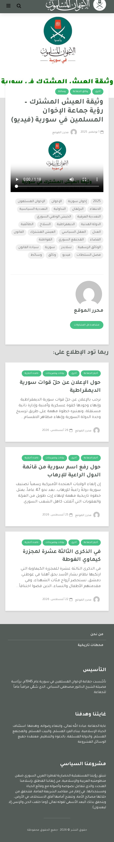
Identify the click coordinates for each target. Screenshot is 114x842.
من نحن (96, 634)
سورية (50, 247)
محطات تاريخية (90, 645)
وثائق (52, 255)
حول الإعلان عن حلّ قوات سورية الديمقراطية (60, 387)
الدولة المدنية (91, 224)
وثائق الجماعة (80, 91)
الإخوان (56, 201)
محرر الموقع (60, 132)
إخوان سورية (77, 201)
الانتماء (95, 209)
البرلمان (78, 209)
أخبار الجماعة (91, 373)
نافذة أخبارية (31, 373)
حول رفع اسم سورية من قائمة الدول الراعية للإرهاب (62, 471)
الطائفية (27, 224)
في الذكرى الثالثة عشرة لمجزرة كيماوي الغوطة (62, 556)
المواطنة (45, 240)
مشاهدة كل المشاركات (86, 325)
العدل (96, 232)
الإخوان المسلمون (31, 201)
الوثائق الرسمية (89, 247)
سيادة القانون (28, 247)
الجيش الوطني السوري (54, 217)
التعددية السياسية (33, 209)
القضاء (95, 240)
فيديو (66, 255)
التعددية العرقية (89, 217)
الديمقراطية (66, 224)
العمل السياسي (74, 232)
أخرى (97, 91)
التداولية (60, 209)
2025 (97, 201)
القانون (19, 232)
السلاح (45, 224)
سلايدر (66, 247)
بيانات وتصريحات (55, 373)
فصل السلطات (89, 255)
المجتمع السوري (71, 240)
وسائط (62, 91)
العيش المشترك (42, 232)
